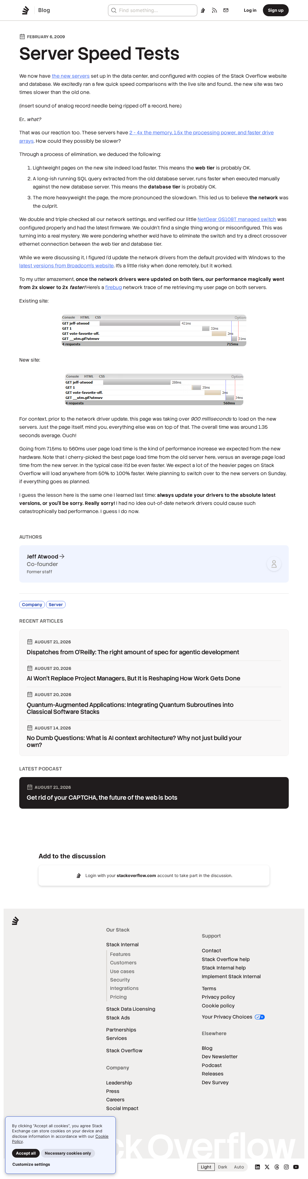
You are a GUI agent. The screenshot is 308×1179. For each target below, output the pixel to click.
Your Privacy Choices (228, 1017)
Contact (211, 950)
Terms (209, 988)
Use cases (122, 971)
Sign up (276, 10)
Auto (239, 1167)
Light (206, 1167)
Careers (115, 1100)
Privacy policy (218, 997)
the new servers (71, 76)
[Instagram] (286, 1167)
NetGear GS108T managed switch (237, 219)
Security (120, 980)
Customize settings (31, 1164)
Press (112, 1091)
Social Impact (122, 1108)
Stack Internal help (224, 968)
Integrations (124, 988)
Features (120, 954)
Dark (222, 1167)
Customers (123, 963)
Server (56, 604)
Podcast (212, 1065)
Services (116, 1038)
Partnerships (121, 1030)
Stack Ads (118, 1018)
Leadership (119, 1083)
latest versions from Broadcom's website (66, 266)
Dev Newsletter (220, 1056)
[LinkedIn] (257, 1167)
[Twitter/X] (267, 1167)
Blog (207, 1048)
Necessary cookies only (68, 1153)
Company (32, 604)
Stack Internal (122, 944)
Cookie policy (218, 1006)
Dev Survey (215, 1082)
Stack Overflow (124, 1050)
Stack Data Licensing (130, 1009)
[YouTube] (296, 1167)
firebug (113, 287)
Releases (212, 1074)
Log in (250, 10)
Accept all (26, 1153)
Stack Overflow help (226, 959)
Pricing (118, 997)
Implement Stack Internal (231, 976)
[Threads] (277, 1167)
